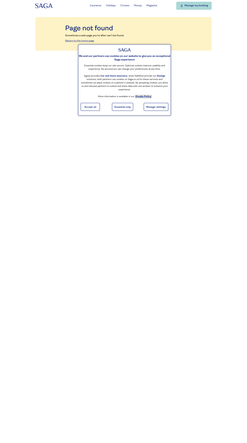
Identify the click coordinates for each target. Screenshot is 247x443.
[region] (124, 80)
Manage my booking (196, 5)
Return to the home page (79, 41)
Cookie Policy (143, 96)
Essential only (122, 107)
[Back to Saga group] (43, 5)
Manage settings (156, 107)
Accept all (90, 107)
